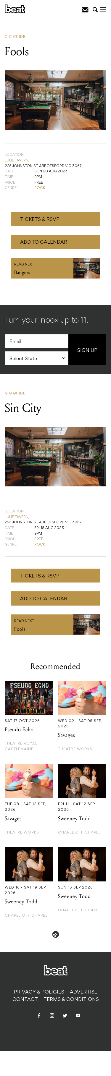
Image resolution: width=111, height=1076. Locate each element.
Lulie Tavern (16, 160)
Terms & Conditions (71, 999)
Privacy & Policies (39, 992)
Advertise (83, 992)
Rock (39, 188)
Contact (25, 999)
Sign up (87, 350)
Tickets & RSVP (39, 219)
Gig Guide (15, 37)
